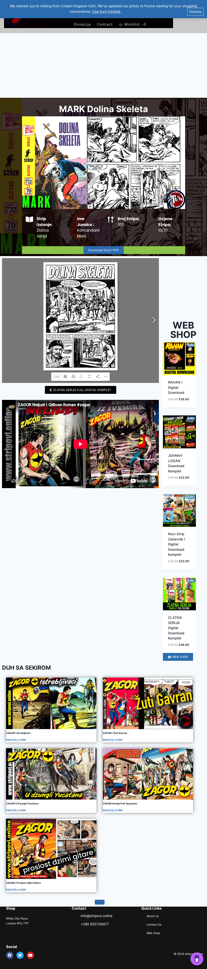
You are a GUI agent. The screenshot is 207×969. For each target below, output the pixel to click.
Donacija (82, 24)
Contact (105, 24)
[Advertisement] (103, 65)
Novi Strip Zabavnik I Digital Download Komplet (176, 544)
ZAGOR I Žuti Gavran (115, 733)
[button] (179, 396)
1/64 (56, 376)
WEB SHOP (183, 329)
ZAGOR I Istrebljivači (18, 733)
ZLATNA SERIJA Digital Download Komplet (176, 628)
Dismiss (195, 12)
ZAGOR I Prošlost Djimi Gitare (23, 882)
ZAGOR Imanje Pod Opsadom (120, 803)
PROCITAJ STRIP (16, 739)
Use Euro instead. (106, 11)
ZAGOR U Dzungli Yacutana (22, 803)
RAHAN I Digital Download (176, 387)
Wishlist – (135, 24)
